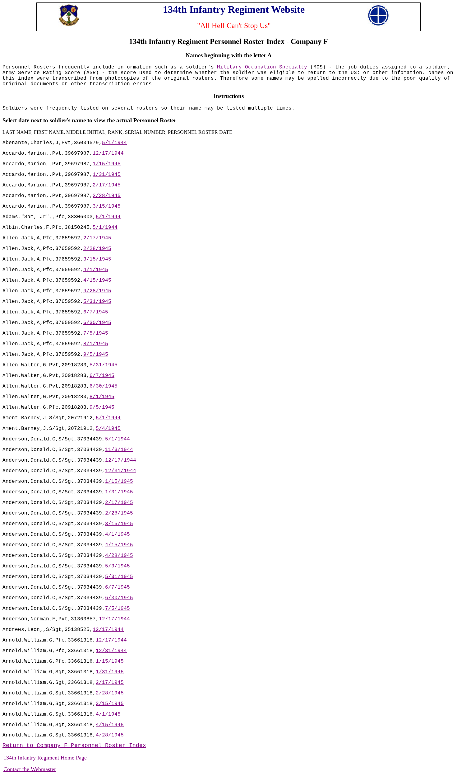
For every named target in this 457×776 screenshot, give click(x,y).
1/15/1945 (107, 164)
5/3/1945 (117, 566)
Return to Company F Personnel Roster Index (74, 745)
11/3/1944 (119, 450)
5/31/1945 (97, 301)
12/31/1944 (120, 471)
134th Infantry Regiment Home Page (45, 758)
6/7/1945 (95, 312)
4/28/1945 (97, 291)
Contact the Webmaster (29, 769)
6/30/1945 (97, 323)
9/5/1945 (95, 354)
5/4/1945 (108, 428)
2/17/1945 (107, 185)
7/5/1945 (95, 333)
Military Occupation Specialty (262, 67)
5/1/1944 (114, 143)
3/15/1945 (107, 206)
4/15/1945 (97, 280)
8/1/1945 (95, 344)
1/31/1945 (107, 174)
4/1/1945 (95, 270)
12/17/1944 (108, 153)
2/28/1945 (107, 196)
